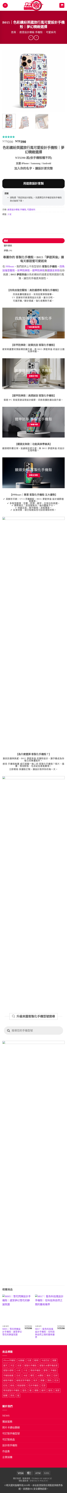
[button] (5, 5)
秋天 (36, 1380)
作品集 (6, 1451)
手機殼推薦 (8, 1375)
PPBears (10, 266)
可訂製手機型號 (11, 1433)
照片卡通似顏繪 (11, 1427)
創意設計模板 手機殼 (31, 32)
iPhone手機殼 (9, 1360)
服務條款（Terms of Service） (37, 1478)
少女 (9, 214)
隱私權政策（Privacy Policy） (34, 1481)
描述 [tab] (6, 241)
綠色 (12, 1385)
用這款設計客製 (33, 183)
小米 (18, 1370)
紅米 (57, 1380)
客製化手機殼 (30, 1365)
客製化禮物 (8, 1370)
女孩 (19, 1365)
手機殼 (53, 1370)
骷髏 (5, 1396)
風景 (57, 1390)
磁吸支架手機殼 (23, 1380)
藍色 (24, 1390)
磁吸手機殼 (8, 1380)
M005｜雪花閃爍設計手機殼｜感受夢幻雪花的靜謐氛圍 (12, 1332)
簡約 (50, 1380)
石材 (55, 1375)
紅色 (5, 1385)
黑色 (12, 1396)
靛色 (50, 1390)
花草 (43, 1385)
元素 (29, 1360)
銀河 (43, 1390)
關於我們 (17, 1478)
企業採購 (7, 1457)
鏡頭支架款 (53, 270)
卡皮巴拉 (45, 1360)
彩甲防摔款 (23, 270)
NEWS (6, 1415)
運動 (36, 1390)
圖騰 (54, 1360)
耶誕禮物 (21, 1385)
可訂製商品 (8, 1439)
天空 (12, 1365)
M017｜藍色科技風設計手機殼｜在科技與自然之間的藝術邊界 (45, 1333)
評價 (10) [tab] (8, 250)
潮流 (48, 1375)
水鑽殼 (40, 1375)
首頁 (13, 32)
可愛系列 (51, 32)
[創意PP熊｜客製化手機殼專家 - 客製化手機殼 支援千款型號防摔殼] (33, 5)
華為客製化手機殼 (11, 1390)
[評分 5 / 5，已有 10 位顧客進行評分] (33, 137)
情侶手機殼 (35, 1370)
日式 (18, 1375)
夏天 (5, 1365)
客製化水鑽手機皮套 (48, 1365)
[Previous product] (36, 37)
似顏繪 (21, 1360)
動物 (36, 1360)
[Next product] (31, 37)
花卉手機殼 (33, 1385)
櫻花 (32, 1375)
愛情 (45, 1370)
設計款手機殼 (9, 1445)
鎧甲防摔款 (38, 270)
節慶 (43, 1380)
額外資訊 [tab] (8, 246)
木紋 (25, 1375)
